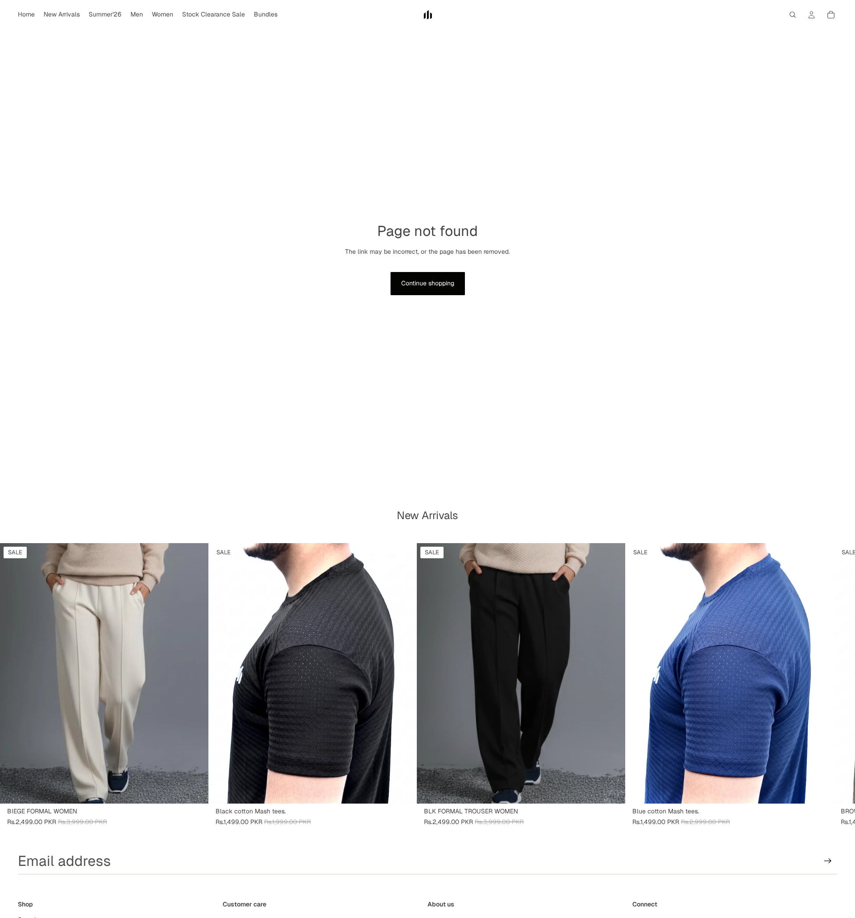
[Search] (792, 14)
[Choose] (195, 790)
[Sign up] (827, 861)
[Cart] (831, 14)
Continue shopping (427, 283)
